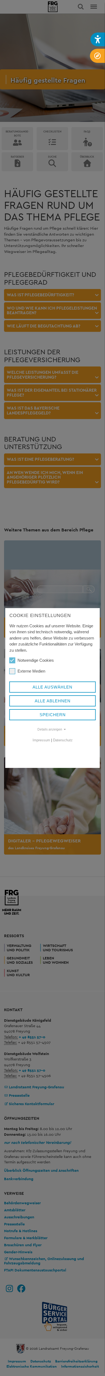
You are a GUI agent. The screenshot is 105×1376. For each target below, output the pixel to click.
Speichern (53, 714)
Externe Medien (31, 671)
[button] (97, 39)
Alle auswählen (52, 687)
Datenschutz (63, 740)
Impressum (41, 740)
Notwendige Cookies (36, 660)
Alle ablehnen (53, 701)
